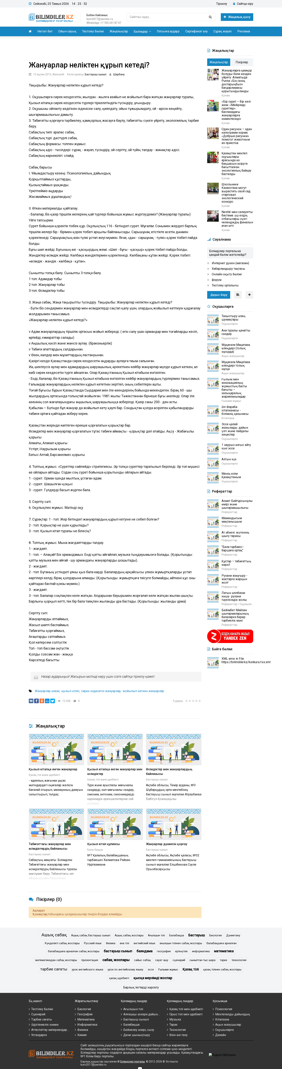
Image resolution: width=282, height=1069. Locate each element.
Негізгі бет (45, 31)
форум (216, 280)
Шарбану (119, 74)
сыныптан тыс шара (202, 960)
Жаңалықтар (119, 31)
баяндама (145, 951)
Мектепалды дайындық (232, 1014)
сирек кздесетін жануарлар (101, 691)
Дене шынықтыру (136, 1035)
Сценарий (38, 1014)
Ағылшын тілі (156, 935)
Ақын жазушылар (228, 1024)
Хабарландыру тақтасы (228, 269)
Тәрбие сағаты (41, 1019)
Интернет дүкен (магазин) (230, 263)
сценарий (179, 960)
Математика (86, 1019)
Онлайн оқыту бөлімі (226, 274)
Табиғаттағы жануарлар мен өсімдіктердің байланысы (50, 846)
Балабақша (176, 935)
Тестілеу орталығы (225, 285)
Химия (82, 1035)
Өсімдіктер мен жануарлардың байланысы (169, 771)
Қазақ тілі (191, 969)
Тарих (173, 1024)
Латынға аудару (168, 31)
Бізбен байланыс (97, 15)
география (164, 951)
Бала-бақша (95, 849)
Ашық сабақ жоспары (129, 935)
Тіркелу (221, 4)
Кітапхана (222, 1019)
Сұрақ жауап (223, 31)
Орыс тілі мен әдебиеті (185, 1014)
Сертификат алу (196, 31)
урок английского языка (87, 969)
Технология (177, 1030)
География (84, 1014)
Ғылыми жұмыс (168, 969)
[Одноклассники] (42, 701)
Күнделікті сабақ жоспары (62, 943)
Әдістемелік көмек (45, 1024)
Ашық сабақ (54, 934)
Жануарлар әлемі (47, 691)
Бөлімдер (141, 31)
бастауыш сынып (118, 951)
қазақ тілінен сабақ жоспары (222, 969)
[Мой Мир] (47, 701)
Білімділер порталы (132, 1061)
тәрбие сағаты (53, 969)
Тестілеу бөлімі (93, 31)
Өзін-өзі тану (178, 1035)
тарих (223, 960)
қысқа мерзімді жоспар (153, 978)
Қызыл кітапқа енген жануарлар (53, 769)
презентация (89, 960)
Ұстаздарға (39, 1035)
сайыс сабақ (142, 960)
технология (239, 960)
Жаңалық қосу (239, 17)
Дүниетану (233, 935)
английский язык (144, 943)
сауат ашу (161, 960)
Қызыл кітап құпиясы (103, 844)
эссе (151, 969)
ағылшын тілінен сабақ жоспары (181, 943)
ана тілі (124, 943)
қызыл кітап (70, 691)
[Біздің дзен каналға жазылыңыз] (230, 642)
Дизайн (220, 1035)
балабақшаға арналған (221, 943)
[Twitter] (52, 701)
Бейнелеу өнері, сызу (138, 1030)
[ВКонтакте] (31, 701)
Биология (215, 935)
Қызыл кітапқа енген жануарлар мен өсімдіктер (114, 771)
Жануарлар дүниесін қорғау (166, 844)
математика (224, 951)
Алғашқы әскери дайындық (143, 1014)
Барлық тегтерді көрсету (141, 987)
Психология (223, 1009)
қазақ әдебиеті (119, 978)
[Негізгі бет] (52, 17)
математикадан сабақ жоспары (56, 960)
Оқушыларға (224, 1030)
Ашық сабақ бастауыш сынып (90, 935)
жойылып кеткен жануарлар (143, 691)
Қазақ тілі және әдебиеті (44, 774)
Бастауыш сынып (95, 74)
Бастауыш (196, 935)
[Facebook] (36, 701)
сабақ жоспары (116, 960)
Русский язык (92, 943)
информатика (201, 951)
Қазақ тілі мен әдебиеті (186, 1009)
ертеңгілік (181, 951)
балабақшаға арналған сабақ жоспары (73, 951)
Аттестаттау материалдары (50, 1030)
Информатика (87, 1024)
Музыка (175, 1019)
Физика (110, 943)
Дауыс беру (218, 295)
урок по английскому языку (125, 969)
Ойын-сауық (67, 31)
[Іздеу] (210, 17)
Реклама (243, 31)
